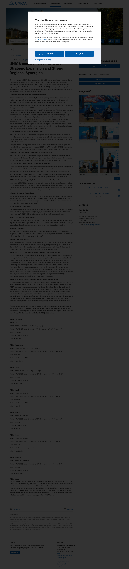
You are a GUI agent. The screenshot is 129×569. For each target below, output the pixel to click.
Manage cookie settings (45, 59)
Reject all (49, 54)
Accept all (79, 54)
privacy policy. (42, 39)
